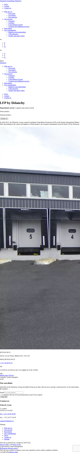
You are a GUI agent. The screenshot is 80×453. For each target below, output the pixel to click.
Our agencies (12, 17)
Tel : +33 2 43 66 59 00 (8, 414)
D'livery (11, 375)
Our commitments (10, 30)
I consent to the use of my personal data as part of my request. (22, 395)
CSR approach (13, 34)
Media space (4, 375)
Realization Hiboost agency (9, 448)
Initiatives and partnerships (17, 32)
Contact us (7, 8)
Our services (8, 19)
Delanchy (3, 63)
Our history (12, 15)
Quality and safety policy (16, 36)
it (4, 45)
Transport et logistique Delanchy (10, 1)
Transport (11, 21)
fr (4, 43)
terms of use (17, 444)
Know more (14, 452)
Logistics (11, 23)
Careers (6, 6)
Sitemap (6, 439)
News (6, 4)
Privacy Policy (5, 444)
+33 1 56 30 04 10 (6, 363)
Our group (11, 13)
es (5, 47)
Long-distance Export (15, 25)
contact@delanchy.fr (7, 421)
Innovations (8, 28)
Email (2, 392)
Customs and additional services (18, 26)
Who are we (8, 12)
